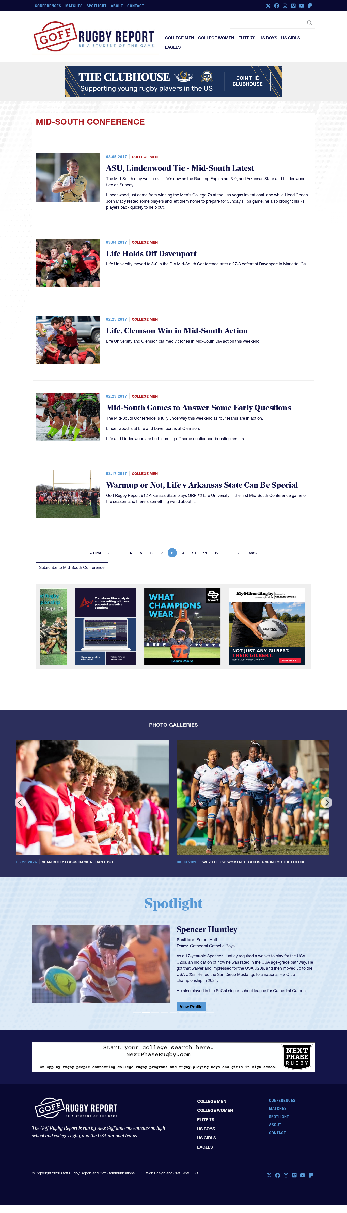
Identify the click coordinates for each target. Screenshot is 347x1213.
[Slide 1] (137, 1015)
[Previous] (20, 802)
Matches (74, 5)
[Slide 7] (192, 1015)
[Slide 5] (173, 1015)
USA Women (201, 945)
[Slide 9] (210, 1015)
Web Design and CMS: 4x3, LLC (172, 1175)
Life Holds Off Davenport (151, 254)
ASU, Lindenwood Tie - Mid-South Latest (180, 168)
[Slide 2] (146, 1015)
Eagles (173, 47)
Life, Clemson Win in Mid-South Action (177, 331)
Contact (135, 5)
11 (206, 554)
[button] (53, 969)
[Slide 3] (155, 1015)
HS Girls (290, 37)
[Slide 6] (182, 1015)
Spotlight (97, 5)
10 (195, 554)
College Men (179, 37)
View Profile (191, 1008)
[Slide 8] (201, 1015)
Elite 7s (246, 37)
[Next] (326, 802)
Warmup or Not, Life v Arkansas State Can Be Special (202, 485)
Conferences (48, 5)
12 (218, 554)
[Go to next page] (238, 552)
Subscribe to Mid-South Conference (72, 567)
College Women (216, 37)
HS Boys (268, 37)
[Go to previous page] (109, 552)
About (117, 5)
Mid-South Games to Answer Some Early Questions (198, 408)
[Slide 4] (164, 1015)
